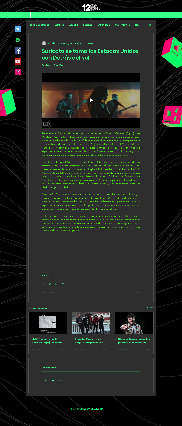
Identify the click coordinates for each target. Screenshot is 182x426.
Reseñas (87, 25)
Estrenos (59, 25)
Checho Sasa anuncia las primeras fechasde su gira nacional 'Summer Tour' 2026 (134, 340)
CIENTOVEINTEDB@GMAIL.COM (86, 408)
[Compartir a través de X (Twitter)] (49, 284)
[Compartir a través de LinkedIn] (56, 284)
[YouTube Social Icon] (18, 61)
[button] (150, 25)
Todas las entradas (38, 25)
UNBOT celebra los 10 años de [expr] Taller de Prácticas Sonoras (47, 340)
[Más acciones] (138, 43)
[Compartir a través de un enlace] (62, 284)
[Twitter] (18, 29)
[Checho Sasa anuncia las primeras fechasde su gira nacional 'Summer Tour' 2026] (134, 323)
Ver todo (150, 307)
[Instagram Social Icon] (18, 72)
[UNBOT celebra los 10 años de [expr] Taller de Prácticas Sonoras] (48, 323)
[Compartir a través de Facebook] (43, 284)
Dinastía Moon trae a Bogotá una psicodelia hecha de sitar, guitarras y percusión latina (90, 340)
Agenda (73, 25)
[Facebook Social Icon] (18, 50)
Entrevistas (104, 25)
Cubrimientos (122, 25)
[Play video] (91, 100)
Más (137, 25)
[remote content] (91, 248)
